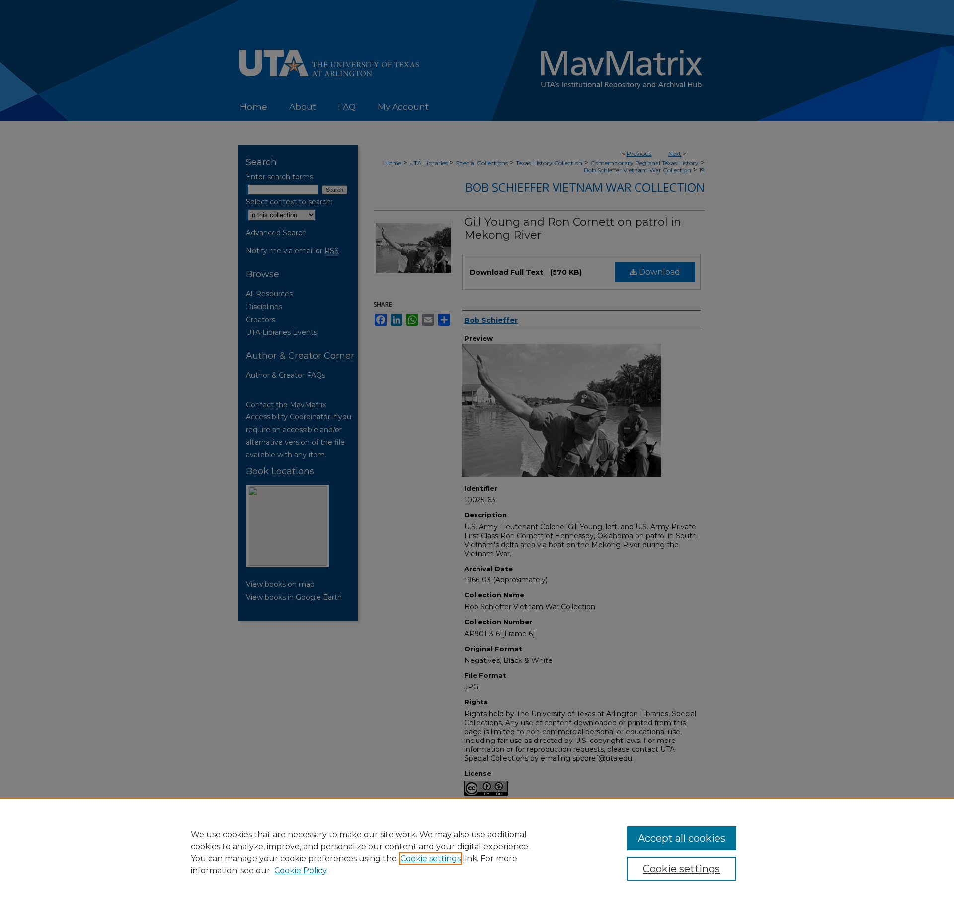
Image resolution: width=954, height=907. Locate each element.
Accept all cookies (681, 838)
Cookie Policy (300, 870)
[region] (477, 852)
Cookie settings (430, 858)
